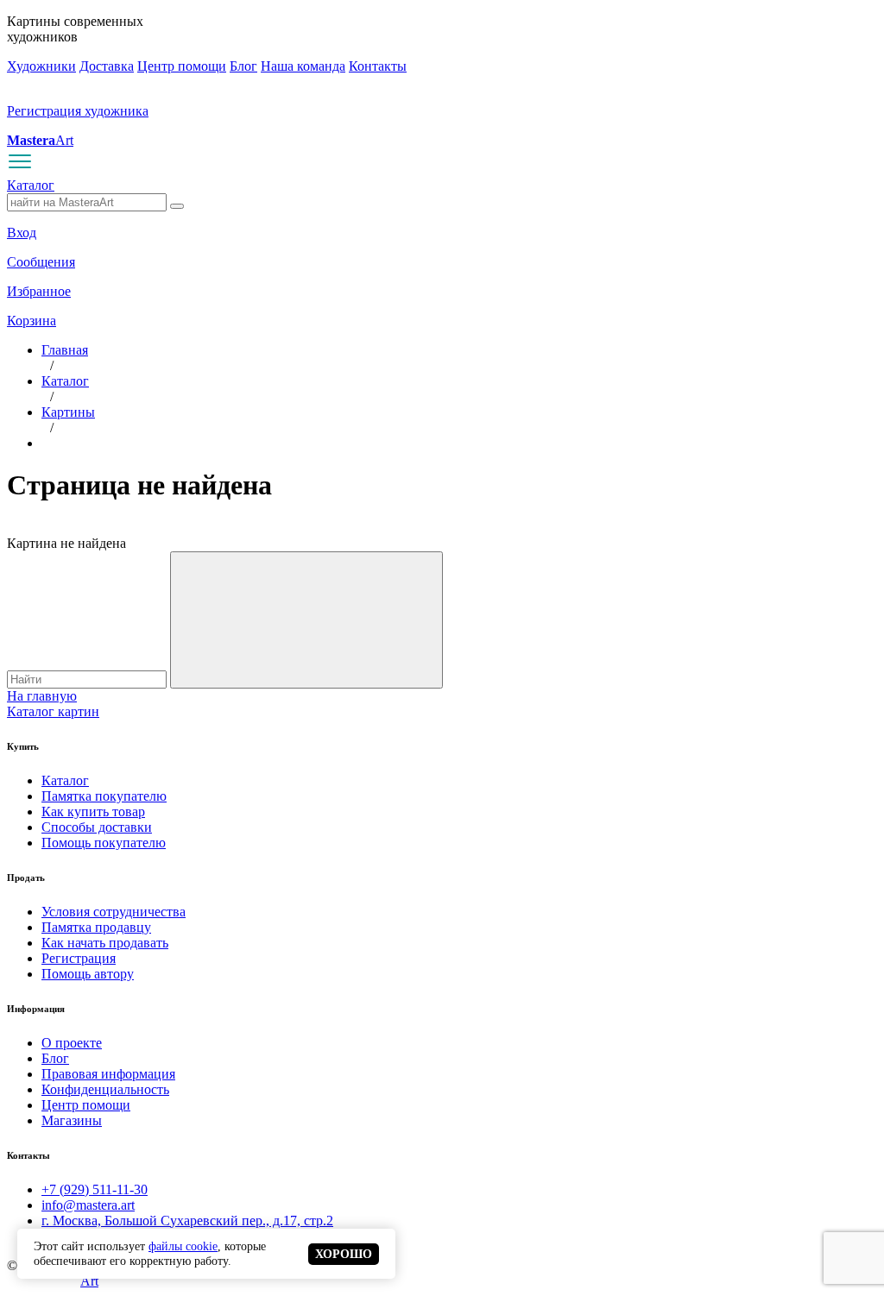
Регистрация (78, 958)
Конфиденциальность (105, 1089)
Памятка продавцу (96, 927)
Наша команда (303, 66)
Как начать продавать (104, 942)
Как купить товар (93, 811)
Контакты (378, 66)
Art (40, 140)
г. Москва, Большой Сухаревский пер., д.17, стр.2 (187, 1220)
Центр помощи (181, 66)
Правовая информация (108, 1073)
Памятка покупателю (104, 796)
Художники (41, 66)
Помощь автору (87, 973)
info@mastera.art (88, 1205)
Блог (243, 66)
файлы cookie (183, 1246)
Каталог (30, 185)
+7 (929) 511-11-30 (94, 1189)
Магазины (71, 1120)
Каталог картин (53, 711)
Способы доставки (96, 827)
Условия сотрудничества (113, 911)
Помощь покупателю (103, 842)
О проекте (71, 1042)
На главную (42, 696)
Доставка (106, 66)
